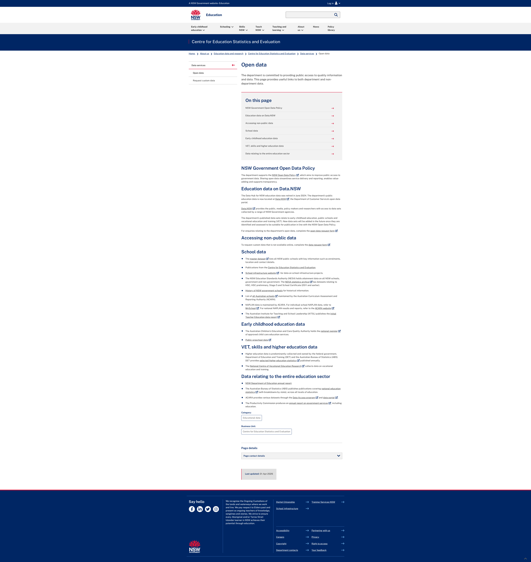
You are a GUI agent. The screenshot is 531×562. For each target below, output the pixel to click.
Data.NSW (282, 199)
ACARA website (324, 308)
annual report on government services (310, 403)
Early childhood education (199, 28)
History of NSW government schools (264, 290)
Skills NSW (242, 28)
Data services (307, 53)
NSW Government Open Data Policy (263, 108)
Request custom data (204, 80)
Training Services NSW (326, 502)
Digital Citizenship (291, 502)
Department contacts (287, 550)
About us (301, 28)
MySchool (252, 308)
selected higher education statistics (280, 360)
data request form (319, 245)
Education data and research (228, 53)
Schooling (225, 26)
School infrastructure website (262, 273)
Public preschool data (258, 340)
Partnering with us (321, 530)
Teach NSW (259, 28)
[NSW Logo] (196, 15)
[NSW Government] (195, 546)
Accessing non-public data (259, 123)
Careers (280, 537)
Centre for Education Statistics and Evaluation (236, 42)
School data (251, 130)
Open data (198, 73)
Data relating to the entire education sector (267, 153)
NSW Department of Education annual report (268, 383)
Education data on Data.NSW (260, 115)
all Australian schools (265, 296)
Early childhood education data (261, 138)
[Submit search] (336, 15)
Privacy (315, 537)
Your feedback (319, 550)
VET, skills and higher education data (264, 146)
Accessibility (282, 530)
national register (331, 331)
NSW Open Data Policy (285, 175)
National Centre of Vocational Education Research (277, 366)
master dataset (259, 258)
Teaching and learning (279, 28)
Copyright (281, 543)
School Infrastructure (291, 508)
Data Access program (305, 397)
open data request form (324, 231)
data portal (330, 397)
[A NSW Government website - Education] (210, 3)
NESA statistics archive (298, 282)
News (316, 26)
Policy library (331, 28)
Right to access (319, 543)
